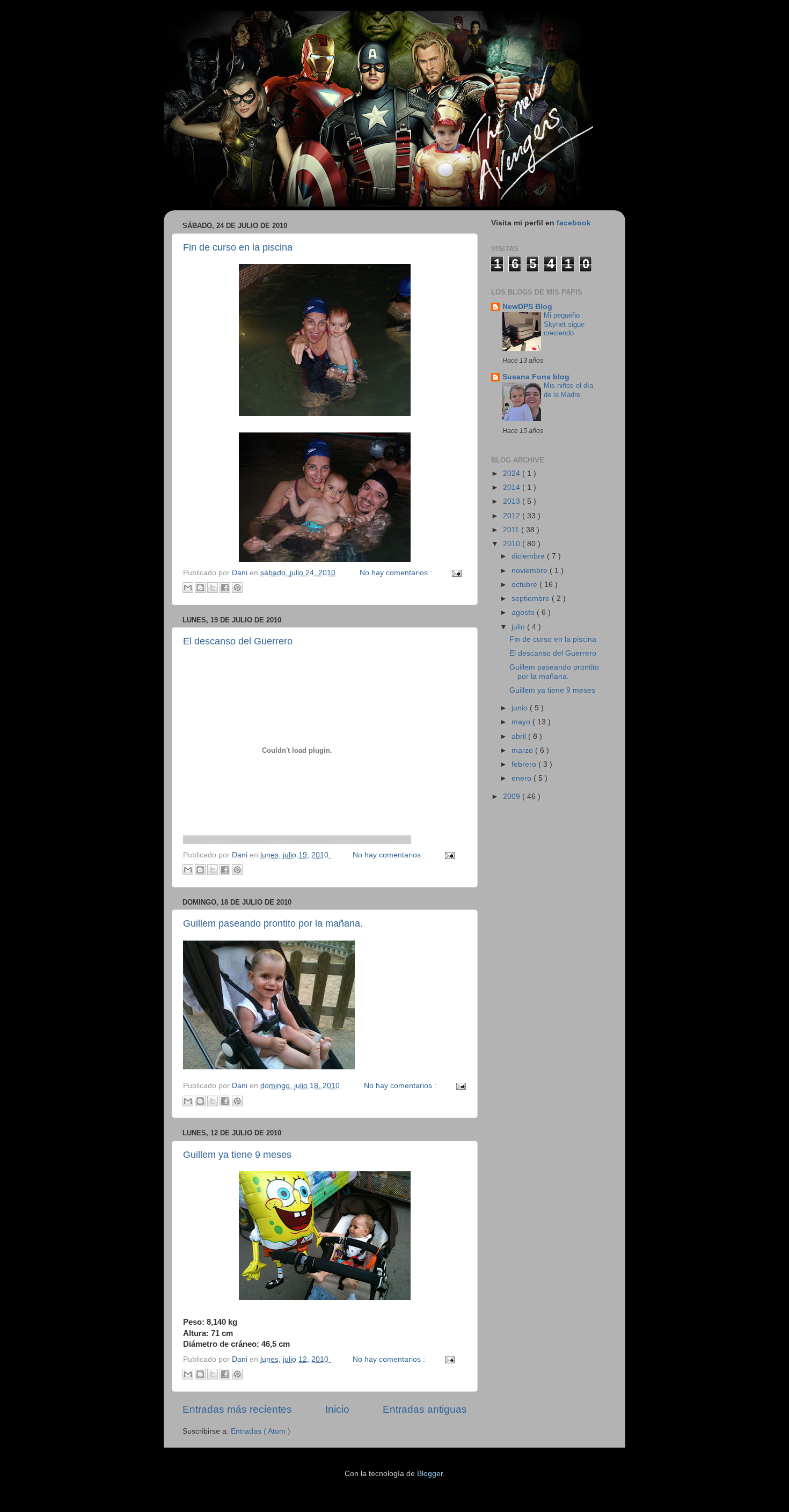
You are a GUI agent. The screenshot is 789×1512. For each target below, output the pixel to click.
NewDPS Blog (527, 307)
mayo (522, 722)
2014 (512, 487)
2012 (512, 516)
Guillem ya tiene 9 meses (237, 1154)
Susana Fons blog (535, 377)
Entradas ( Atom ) (260, 1431)
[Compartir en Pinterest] (237, 587)
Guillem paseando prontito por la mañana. (273, 923)
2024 (512, 473)
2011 (512, 530)
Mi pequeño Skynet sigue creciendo (564, 324)
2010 (512, 544)
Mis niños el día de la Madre (568, 390)
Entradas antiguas (425, 1409)
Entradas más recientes (237, 1409)
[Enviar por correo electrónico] (187, 587)
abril (520, 736)
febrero (525, 764)
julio (519, 627)
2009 (512, 796)
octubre (525, 585)
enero (523, 778)
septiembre (532, 598)
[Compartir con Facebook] (225, 587)
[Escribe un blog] (200, 587)
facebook (574, 223)
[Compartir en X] (212, 587)
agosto (524, 612)
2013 (512, 501)
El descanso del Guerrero (238, 641)
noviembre (531, 571)
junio (521, 708)
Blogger (430, 1474)
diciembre (529, 556)
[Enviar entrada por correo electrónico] (455, 573)
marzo (523, 750)
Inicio (337, 1409)
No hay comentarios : (397, 573)
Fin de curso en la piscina (238, 247)
